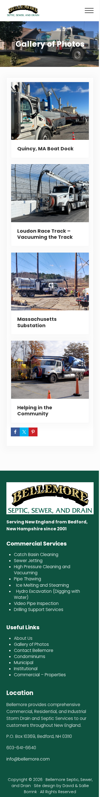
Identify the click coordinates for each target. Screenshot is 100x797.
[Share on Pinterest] (33, 432)
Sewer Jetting (29, 560)
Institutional (26, 669)
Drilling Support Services (38, 609)
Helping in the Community (34, 411)
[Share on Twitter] (24, 432)
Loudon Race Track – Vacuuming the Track (45, 234)
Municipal (23, 662)
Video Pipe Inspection (36, 603)
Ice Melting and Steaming (42, 585)
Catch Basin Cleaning (36, 554)
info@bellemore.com (28, 759)
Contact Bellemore (33, 650)
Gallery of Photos (31, 644)
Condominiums (29, 656)
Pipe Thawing (27, 579)
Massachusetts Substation (37, 322)
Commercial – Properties (40, 675)
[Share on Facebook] (15, 432)
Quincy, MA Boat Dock (45, 149)
